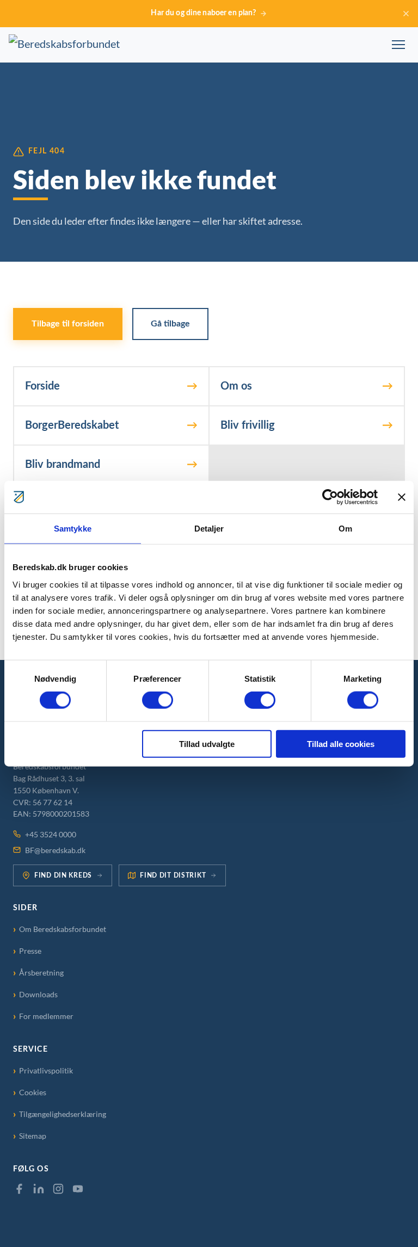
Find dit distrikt (173, 875)
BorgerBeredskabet (72, 425)
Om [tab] (345, 528)
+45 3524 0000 (50, 834)
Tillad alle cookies (340, 743)
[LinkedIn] (39, 1189)
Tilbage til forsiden (68, 323)
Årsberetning (41, 972)
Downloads (38, 994)
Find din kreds (63, 875)
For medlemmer (46, 1016)
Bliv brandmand (62, 464)
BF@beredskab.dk (55, 850)
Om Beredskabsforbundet (62, 929)
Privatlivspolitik (46, 1070)
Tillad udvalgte (207, 743)
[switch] (157, 700)
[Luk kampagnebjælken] (406, 13)
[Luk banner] (401, 497)
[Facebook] (19, 1189)
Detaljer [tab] (209, 528)
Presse (30, 951)
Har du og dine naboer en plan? (203, 13)
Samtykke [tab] (72, 528)
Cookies (32, 1092)
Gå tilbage (170, 323)
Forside (42, 386)
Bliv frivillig (247, 425)
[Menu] (398, 44)
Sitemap (32, 1136)
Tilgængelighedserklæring (62, 1114)
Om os (236, 386)
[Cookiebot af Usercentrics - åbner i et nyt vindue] (330, 497)
